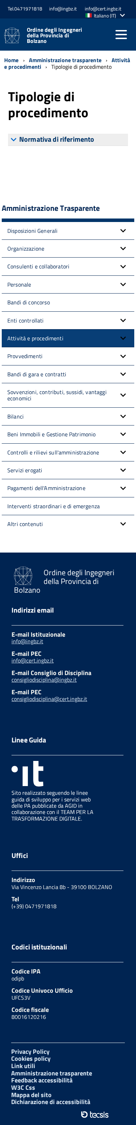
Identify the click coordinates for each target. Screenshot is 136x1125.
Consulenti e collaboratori (38, 266)
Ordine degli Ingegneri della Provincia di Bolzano (54, 35)
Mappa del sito (31, 1095)
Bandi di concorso (28, 302)
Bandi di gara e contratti (36, 374)
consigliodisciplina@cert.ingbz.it (49, 699)
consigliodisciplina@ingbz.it (44, 679)
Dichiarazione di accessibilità (50, 1102)
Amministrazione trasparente (51, 1073)
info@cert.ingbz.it (33, 660)
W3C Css (23, 1087)
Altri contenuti (25, 524)
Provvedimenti (25, 356)
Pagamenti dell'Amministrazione (46, 488)
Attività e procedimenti (35, 338)
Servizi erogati (24, 470)
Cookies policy (31, 1058)
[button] (107, 15)
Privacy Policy (30, 1051)
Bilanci (15, 416)
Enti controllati (25, 320)
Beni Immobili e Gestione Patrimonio (51, 434)
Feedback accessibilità (42, 1080)
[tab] (68, 140)
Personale (19, 284)
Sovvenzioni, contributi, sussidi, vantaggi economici (57, 395)
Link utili (23, 1066)
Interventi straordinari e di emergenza (53, 506)
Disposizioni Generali (32, 231)
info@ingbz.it (27, 641)
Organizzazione (25, 248)
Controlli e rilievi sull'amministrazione (53, 452)
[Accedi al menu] (121, 34)
